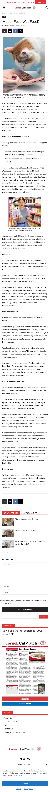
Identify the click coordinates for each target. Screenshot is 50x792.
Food (10, 13)
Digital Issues (25, 704)
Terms (39, 773)
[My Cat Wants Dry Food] (8, 533)
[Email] (10, 31)
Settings (18, 789)
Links (6, 725)
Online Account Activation (15, 732)
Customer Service (11, 721)
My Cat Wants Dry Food (25, 530)
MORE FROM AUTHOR (29, 513)
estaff (6, 25)
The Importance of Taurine (26, 519)
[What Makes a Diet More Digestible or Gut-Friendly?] (8, 544)
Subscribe (25, 699)
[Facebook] (15, 31)
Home (4, 13)
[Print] (4, 31)
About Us (8, 718)
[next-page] (7, 552)
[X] (20, 31)
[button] (46, 764)
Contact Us (8, 728)
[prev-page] (3, 552)
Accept (25, 783)
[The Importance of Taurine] (8, 522)
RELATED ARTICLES (11, 513)
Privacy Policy (17, 775)
